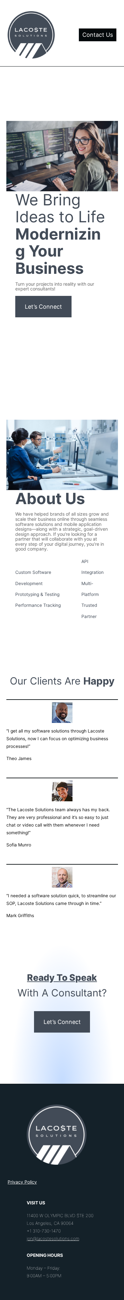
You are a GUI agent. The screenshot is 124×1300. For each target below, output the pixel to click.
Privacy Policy (22, 1182)
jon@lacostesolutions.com (53, 1238)
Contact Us (97, 34)
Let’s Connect (43, 306)
